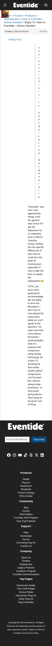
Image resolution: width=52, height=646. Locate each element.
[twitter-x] (37, 455)
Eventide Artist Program (26, 517)
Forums (18, 15)
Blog (26, 507)
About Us (26, 557)
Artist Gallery (26, 514)
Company (26, 551)
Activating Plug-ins (26, 542)
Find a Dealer (26, 496)
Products (30, 15)
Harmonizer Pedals (26, 585)
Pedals (26, 479)
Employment (26, 564)
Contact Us (26, 546)
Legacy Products (26, 567)
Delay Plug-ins (26, 599)
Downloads (26, 536)
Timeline (26, 561)
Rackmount (26, 486)
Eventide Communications (26, 574)
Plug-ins (26, 482)
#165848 (43, 31)
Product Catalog (26, 492)
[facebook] (9, 455)
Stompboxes (11, 19)
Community (26, 501)
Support (26, 526)
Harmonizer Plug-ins (26, 595)
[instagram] (14, 455)
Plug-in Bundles (26, 602)
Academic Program (26, 571)
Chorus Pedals (26, 592)
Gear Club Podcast (26, 521)
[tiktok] (26, 455)
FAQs (26, 532)
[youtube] (20, 455)
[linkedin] (42, 455)
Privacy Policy (32, 633)
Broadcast (26, 489)
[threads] (31, 455)
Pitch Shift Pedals (26, 588)
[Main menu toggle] (46, 5)
